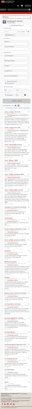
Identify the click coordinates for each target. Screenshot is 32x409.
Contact (3, 400)
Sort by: (7, 108)
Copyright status (8, 70)
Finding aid (6, 65)
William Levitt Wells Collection (14, 147)
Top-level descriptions (12, 81)
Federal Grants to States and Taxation (16, 293)
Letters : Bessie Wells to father (13, 145)
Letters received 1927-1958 (12, 112)
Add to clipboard (29, 112)
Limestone (8, 251)
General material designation (11, 76)
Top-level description (9, 46)
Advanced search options (16, 25)
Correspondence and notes (13, 304)
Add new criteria (9, 34)
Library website (23, 393)
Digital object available (9, 60)
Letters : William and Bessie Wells (14, 174)
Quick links (22, 6)
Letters (7, 382)
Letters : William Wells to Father (14, 190)
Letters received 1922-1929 (12, 127)
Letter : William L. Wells (11, 160)
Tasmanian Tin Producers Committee (15, 207)
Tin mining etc (9, 218)
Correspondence (9, 369)
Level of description (8, 55)
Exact (17, 95)
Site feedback (4, 401)
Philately (7, 277)
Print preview (7, 105)
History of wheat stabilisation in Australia (17, 229)
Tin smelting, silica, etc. (11, 358)
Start (5, 90)
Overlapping (10, 95)
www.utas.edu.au (5, 394)
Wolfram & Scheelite (10, 262)
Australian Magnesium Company (14, 318)
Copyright (8, 400)
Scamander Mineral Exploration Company (17, 344)
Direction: (21, 108)
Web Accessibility (25, 400)
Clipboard (18, 6)
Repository (6, 41)
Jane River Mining (10, 332)
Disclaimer (13, 400)
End (17, 90)
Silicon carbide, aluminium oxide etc (15, 240)
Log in (27, 5)
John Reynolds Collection (13, 210)
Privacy (19, 400)
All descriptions (10, 83)
